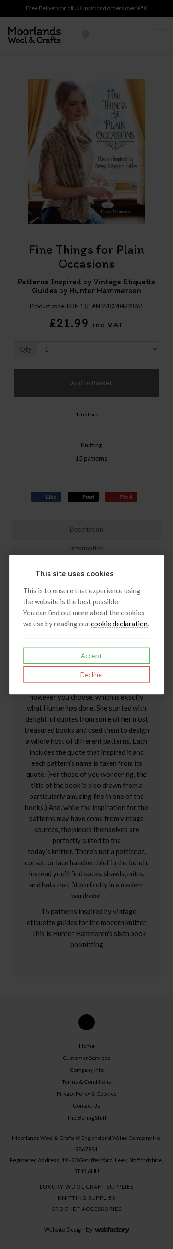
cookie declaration (119, 623)
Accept (90, 655)
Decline (90, 674)
